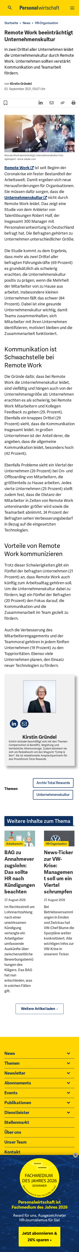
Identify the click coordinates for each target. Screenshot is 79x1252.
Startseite (11, 23)
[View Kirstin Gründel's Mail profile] (24, 724)
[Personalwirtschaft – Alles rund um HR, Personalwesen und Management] (39, 8)
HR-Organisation (46, 23)
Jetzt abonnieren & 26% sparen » (39, 1236)
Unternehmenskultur (23, 197)
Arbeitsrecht (14, 844)
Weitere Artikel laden (38, 1009)
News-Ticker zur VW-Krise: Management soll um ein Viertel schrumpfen (58, 872)
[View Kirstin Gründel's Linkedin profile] (14, 724)
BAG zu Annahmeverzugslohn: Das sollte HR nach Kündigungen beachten (19, 872)
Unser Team (15, 1142)
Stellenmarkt (16, 1122)
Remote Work (16, 167)
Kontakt (12, 1152)
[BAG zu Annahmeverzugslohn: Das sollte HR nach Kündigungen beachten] (19, 838)
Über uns (12, 1132)
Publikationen (17, 1102)
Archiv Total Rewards (53, 783)
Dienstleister (16, 1112)
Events (11, 1093)
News (27, 23)
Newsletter (14, 1073)
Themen (12, 1063)
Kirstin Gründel (21, 84)
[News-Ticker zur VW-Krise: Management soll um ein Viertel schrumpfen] (59, 838)
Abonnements (17, 1083)
